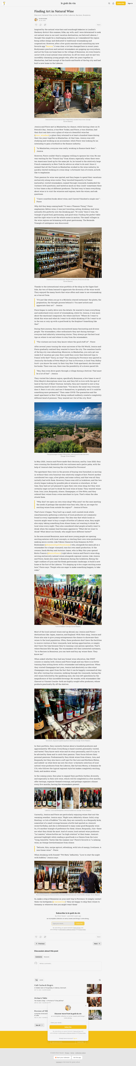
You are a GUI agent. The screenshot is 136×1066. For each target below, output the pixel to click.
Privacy (67, 1053)
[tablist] (42, 957)
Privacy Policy (82, 1033)
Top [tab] (36, 980)
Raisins (49, 46)
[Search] (109, 3)
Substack (59, 1062)
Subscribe (120, 3)
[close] (85, 1005)
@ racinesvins (59, 902)
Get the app (77, 1057)
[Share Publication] (113, 3)
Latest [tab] (41, 980)
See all (38, 1025)
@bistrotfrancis (54, 553)
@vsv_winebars (42, 135)
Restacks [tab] (46, 957)
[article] (68, 989)
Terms (72, 1053)
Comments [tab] (38, 957)
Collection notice (80, 1053)
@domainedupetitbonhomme (57, 545)
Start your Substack (63, 1057)
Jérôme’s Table (40, 998)
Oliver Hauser (43, 18)
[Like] (36, 25)
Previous (41, 944)
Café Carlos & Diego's (43, 985)
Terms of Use (76, 1031)
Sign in (130, 3)
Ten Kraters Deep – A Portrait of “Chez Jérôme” (49, 1001)
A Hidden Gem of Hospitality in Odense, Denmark (50, 988)
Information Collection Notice (67, 1033)
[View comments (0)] (40, 25)
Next (96, 944)
